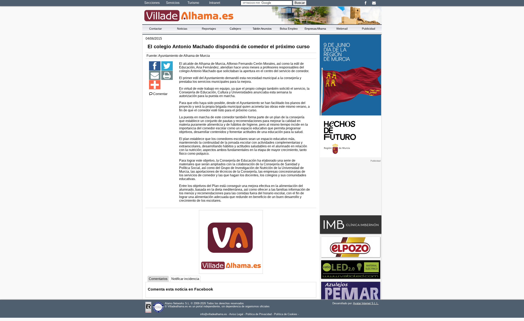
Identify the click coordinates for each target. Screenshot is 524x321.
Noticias (182, 28)
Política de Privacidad (259, 314)
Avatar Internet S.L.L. (366, 303)
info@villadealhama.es (213, 314)
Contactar (155, 28)
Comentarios (158, 279)
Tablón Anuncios (262, 28)
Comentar (160, 94)
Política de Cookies (285, 314)
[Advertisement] (350, 187)
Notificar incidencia (185, 279)
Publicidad (368, 28)
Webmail (342, 28)
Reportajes (209, 28)
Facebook (365, 3)
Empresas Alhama (315, 28)
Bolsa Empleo (289, 28)
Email (374, 3)
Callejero (235, 28)
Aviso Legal (236, 314)
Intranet (214, 2)
